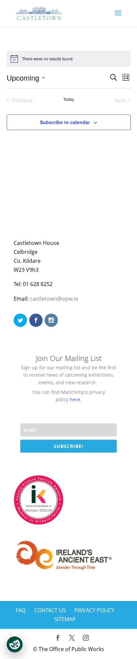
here (75, 399)
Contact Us (50, 610)
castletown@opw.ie (54, 298)
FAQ (21, 610)
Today (68, 99)
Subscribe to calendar (65, 122)
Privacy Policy (94, 610)
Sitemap (65, 619)
